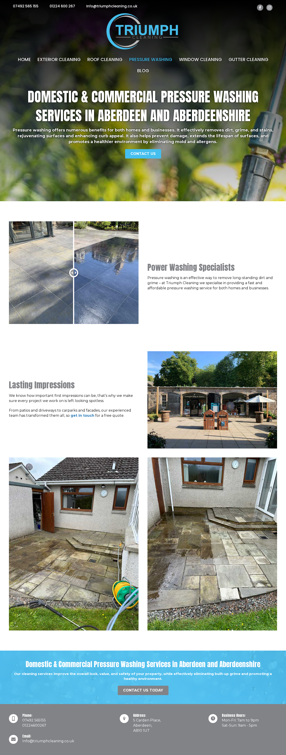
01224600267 (34, 725)
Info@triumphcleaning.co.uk (111, 6)
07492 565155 (34, 720)
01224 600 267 (62, 6)
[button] (143, 154)
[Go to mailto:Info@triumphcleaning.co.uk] (60, 740)
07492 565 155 (25, 6)
